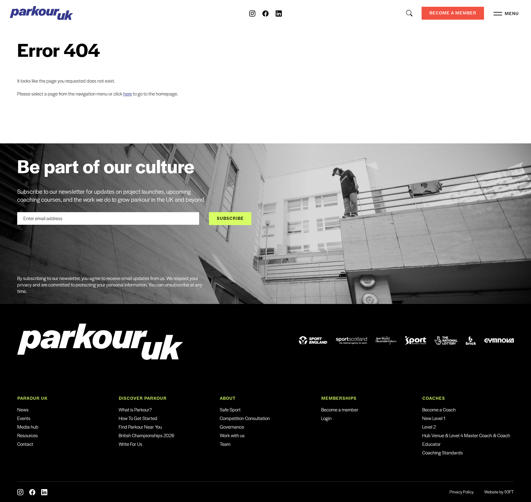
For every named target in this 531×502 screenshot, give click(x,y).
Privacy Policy (462, 492)
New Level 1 (434, 418)
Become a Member (452, 13)
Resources (27, 435)
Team (225, 444)
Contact (25, 444)
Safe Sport (230, 409)
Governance (232, 426)
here (127, 93)
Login (326, 418)
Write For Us (130, 444)
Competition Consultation (245, 418)
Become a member (339, 409)
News (23, 409)
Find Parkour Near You (140, 426)
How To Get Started (138, 418)
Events (23, 418)
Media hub (27, 426)
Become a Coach (439, 409)
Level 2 (429, 426)
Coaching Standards (442, 452)
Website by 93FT (499, 491)
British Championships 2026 (146, 435)
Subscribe (230, 218)
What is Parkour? (135, 409)
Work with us (232, 435)
